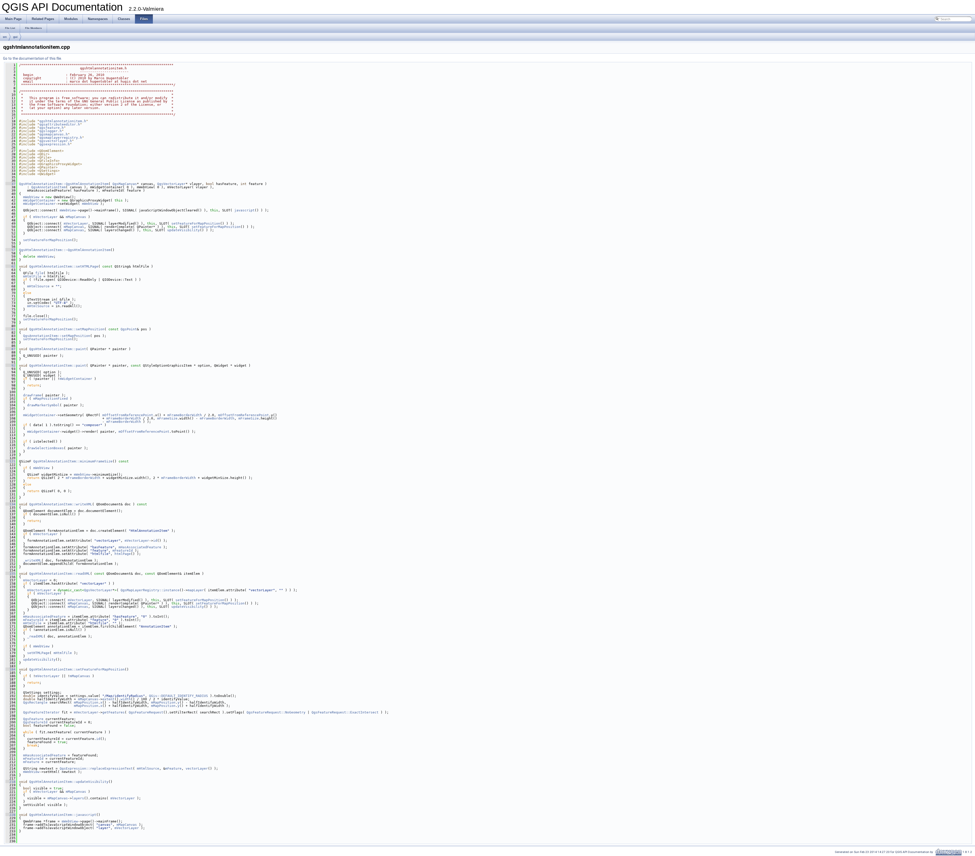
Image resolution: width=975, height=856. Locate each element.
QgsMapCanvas (124, 184)
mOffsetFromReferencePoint (127, 415)
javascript (244, 210)
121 (10, 461)
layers (78, 798)
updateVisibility (183, 230)
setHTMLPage (38, 653)
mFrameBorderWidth (184, 415)
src (5, 36)
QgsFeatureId (35, 722)
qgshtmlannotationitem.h (62, 121)
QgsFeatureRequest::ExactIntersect (345, 712)
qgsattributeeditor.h (59, 124)
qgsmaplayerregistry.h (60, 137)
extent (108, 699)
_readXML (35, 636)
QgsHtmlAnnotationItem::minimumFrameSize (72, 461)
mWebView (31, 197)
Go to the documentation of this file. (32, 58)
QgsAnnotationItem (48, 187)
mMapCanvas (76, 217)
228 (10, 815)
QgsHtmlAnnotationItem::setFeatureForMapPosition (77, 669)
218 (10, 782)
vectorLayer (197, 768)
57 (10, 250)
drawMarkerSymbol (43, 405)
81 (10, 329)
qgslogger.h (50, 131)
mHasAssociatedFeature (140, 547)
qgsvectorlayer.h (55, 141)
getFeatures (113, 712)
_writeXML (32, 560)
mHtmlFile (32, 276)
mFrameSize (167, 418)
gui (15, 36)
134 (10, 504)
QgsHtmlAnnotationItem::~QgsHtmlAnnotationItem (64, 250)
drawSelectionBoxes (45, 448)
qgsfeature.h (51, 128)
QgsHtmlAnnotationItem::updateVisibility (68, 782)
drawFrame (32, 395)
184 (10, 669)
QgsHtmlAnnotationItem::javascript (62, 815)
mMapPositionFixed (50, 398)
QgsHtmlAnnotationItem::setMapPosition (66, 329)
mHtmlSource (38, 286)
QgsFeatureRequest (146, 712)
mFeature (31, 762)
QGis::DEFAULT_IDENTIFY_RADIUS (178, 696)
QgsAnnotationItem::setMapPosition (56, 336)
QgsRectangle (35, 702)
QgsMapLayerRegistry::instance (150, 590)
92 (10, 365)
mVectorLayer (45, 217)
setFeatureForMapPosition (195, 223)
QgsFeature (33, 719)
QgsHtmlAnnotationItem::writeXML (60, 504)
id (155, 540)
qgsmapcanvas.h (53, 134)
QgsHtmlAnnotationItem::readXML (59, 573)
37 (10, 184)
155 (10, 573)
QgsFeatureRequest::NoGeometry (276, 712)
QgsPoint (129, 329)
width (126, 699)
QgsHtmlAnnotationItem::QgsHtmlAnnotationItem (63, 184)
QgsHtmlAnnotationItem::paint (57, 349)
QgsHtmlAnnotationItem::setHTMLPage (63, 266)
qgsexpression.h (54, 144)
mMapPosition (86, 702)
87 (10, 349)
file (39, 273)
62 (10, 266)
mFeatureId (122, 550)
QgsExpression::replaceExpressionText (96, 768)
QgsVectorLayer (171, 184)
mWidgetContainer (39, 200)
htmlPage (123, 554)
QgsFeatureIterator (41, 712)
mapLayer (196, 590)
